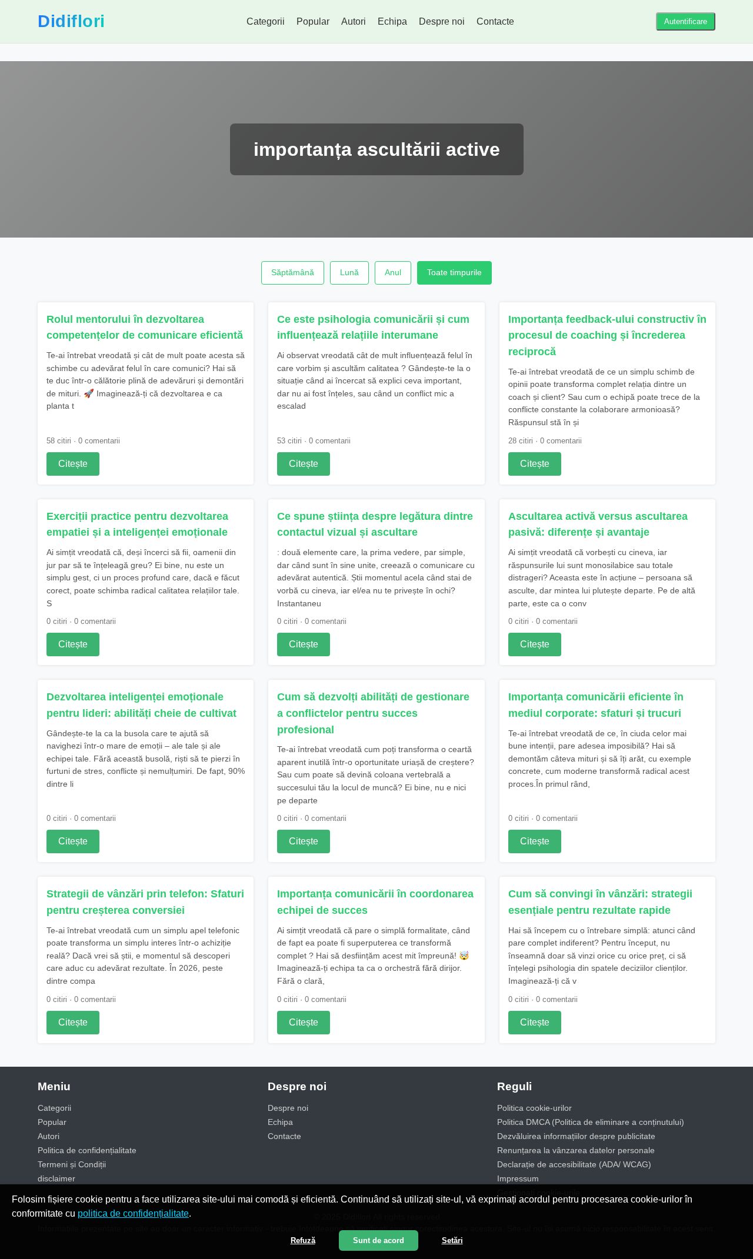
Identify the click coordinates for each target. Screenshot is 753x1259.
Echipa (392, 21)
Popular (312, 21)
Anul (393, 272)
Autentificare (685, 21)
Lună (349, 272)
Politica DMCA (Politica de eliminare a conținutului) (590, 1122)
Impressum (518, 1178)
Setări (452, 1240)
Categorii (265, 21)
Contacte (495, 21)
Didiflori (71, 21)
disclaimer (56, 1178)
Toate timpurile (454, 272)
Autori (353, 21)
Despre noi (442, 21)
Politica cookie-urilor (534, 1108)
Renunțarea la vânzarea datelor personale (576, 1150)
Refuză (303, 1240)
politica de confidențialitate (133, 1213)
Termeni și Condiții (72, 1164)
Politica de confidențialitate (87, 1150)
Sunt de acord (378, 1240)
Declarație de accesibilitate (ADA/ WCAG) (574, 1164)
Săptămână (292, 272)
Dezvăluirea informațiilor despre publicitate (576, 1136)
